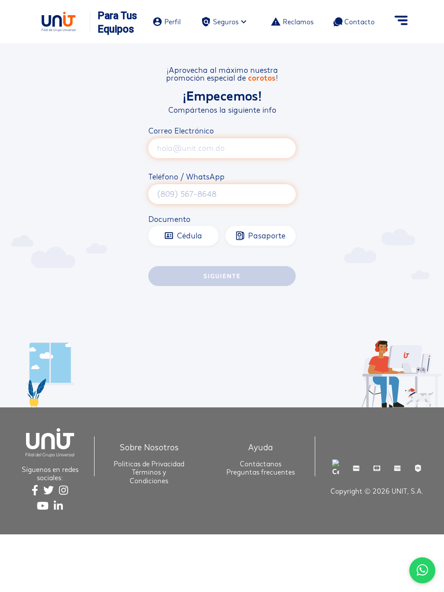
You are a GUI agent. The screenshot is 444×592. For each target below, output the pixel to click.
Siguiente (222, 276)
